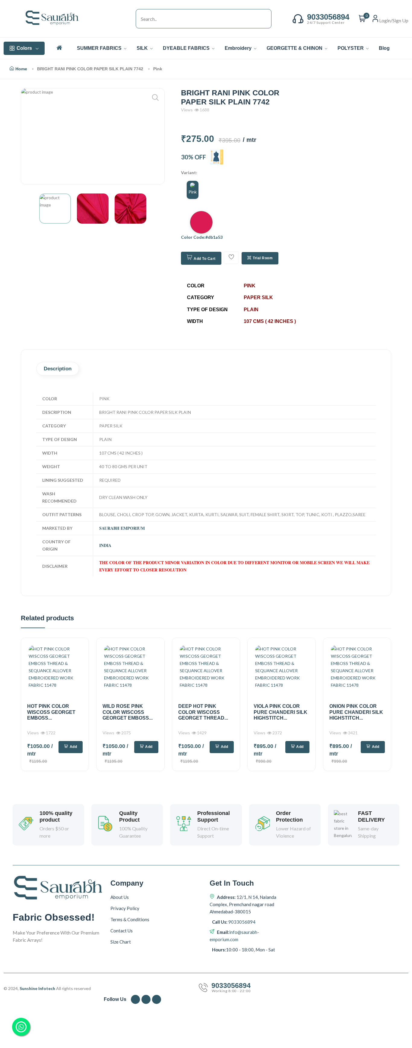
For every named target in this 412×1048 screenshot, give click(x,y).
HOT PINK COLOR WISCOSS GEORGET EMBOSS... (51, 712)
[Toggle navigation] (129, 19)
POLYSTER (351, 48)
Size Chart (120, 941)
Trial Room (263, 258)
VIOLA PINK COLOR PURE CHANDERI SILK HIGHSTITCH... (280, 712)
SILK (143, 48)
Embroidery (239, 48)
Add (73, 747)
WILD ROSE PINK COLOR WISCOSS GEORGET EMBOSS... (128, 712)
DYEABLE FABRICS (187, 48)
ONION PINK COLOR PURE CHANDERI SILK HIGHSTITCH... (356, 712)
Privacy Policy (124, 908)
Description (57, 369)
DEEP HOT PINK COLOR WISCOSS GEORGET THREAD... (203, 712)
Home (21, 68)
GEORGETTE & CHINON (295, 48)
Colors (24, 48)
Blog (384, 48)
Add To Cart (205, 259)
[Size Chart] (216, 157)
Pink (193, 191)
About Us (119, 897)
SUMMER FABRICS (100, 48)
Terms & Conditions (129, 919)
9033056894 (241, 922)
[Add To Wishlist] (231, 257)
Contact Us (121, 930)
